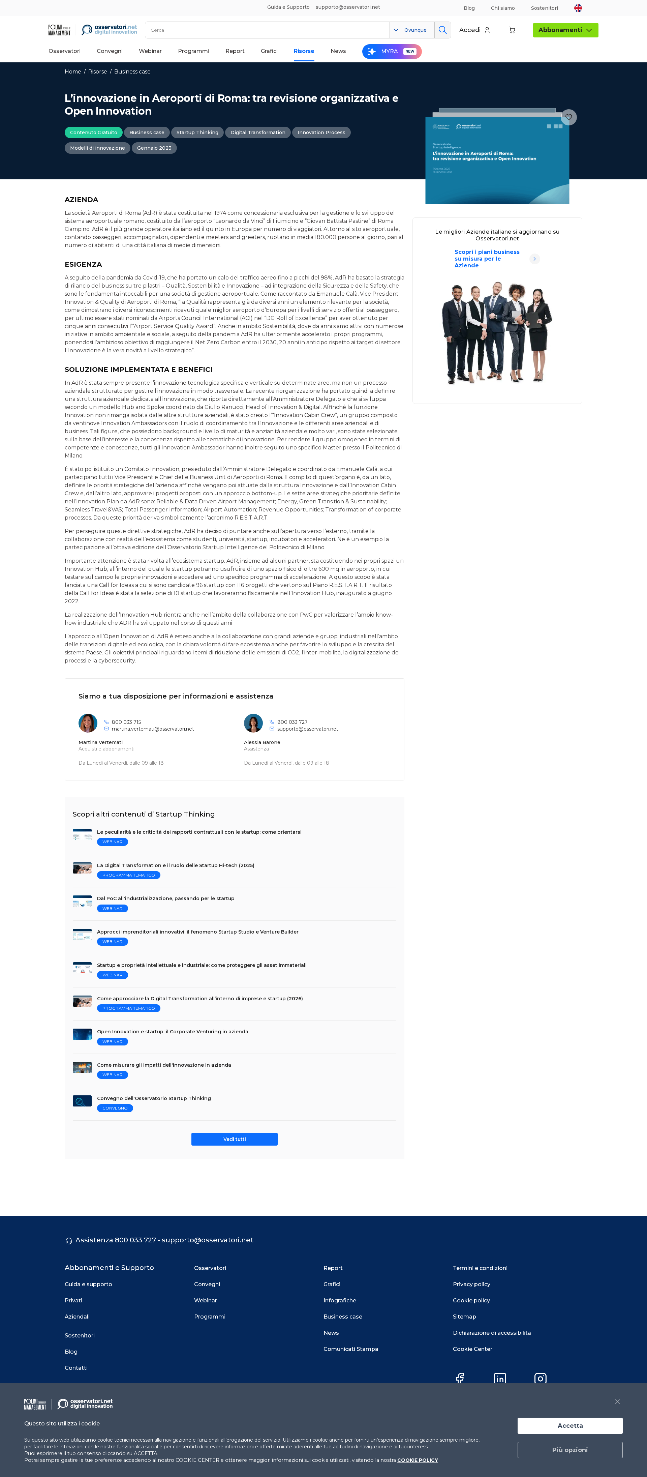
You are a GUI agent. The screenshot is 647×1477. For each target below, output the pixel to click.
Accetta (570, 1425)
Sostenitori (544, 8)
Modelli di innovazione (97, 148)
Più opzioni (570, 1450)
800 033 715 (126, 722)
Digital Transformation (257, 132)
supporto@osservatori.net (307, 729)
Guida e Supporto (288, 7)
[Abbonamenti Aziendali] (534, 259)
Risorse (97, 71)
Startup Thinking (197, 132)
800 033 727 (292, 722)
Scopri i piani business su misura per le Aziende (487, 259)
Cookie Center (472, 1349)
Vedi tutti (234, 1139)
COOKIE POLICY (417, 1460)
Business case (132, 71)
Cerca (442, 30)
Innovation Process (321, 132)
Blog (469, 8)
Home (73, 71)
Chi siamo (503, 8)
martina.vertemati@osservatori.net (153, 729)
